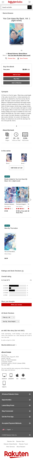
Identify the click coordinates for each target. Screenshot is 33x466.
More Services (10, 446)
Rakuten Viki (10, 441)
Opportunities (6, 400)
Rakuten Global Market (10, 444)
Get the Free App (7, 416)
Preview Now (11, 58)
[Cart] (29, 2)
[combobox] (8, 317)
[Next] (30, 200)
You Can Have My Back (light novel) (19, 55)
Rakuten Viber (20, 441)
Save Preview (24, 58)
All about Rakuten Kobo (10, 394)
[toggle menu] (2, 2)
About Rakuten (21, 446)
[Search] (29, 7)
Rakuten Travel (23, 444)
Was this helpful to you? (8, 345)
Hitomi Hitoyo (23, 53)
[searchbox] (16, 7)
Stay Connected (7, 411)
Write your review (16, 304)
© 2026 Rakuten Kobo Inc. (9, 435)
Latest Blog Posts (8, 405)
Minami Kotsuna (13, 53)
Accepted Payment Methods (11, 423)
